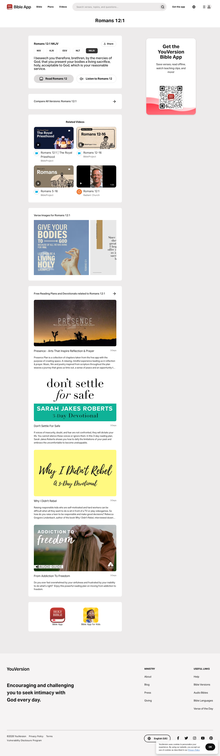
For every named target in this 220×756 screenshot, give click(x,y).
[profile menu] (206, 6)
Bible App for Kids (90, 624)
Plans (51, 6)
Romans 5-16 (53, 191)
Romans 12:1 (94, 191)
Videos (63, 6)
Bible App (57, 624)
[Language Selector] (193, 6)
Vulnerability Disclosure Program (24, 740)
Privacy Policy (36, 736)
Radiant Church (91, 195)
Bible (39, 6)
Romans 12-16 (95, 152)
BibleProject (47, 160)
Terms (49, 736)
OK (210, 747)
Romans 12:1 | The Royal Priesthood (56, 154)
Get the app (178, 6)
